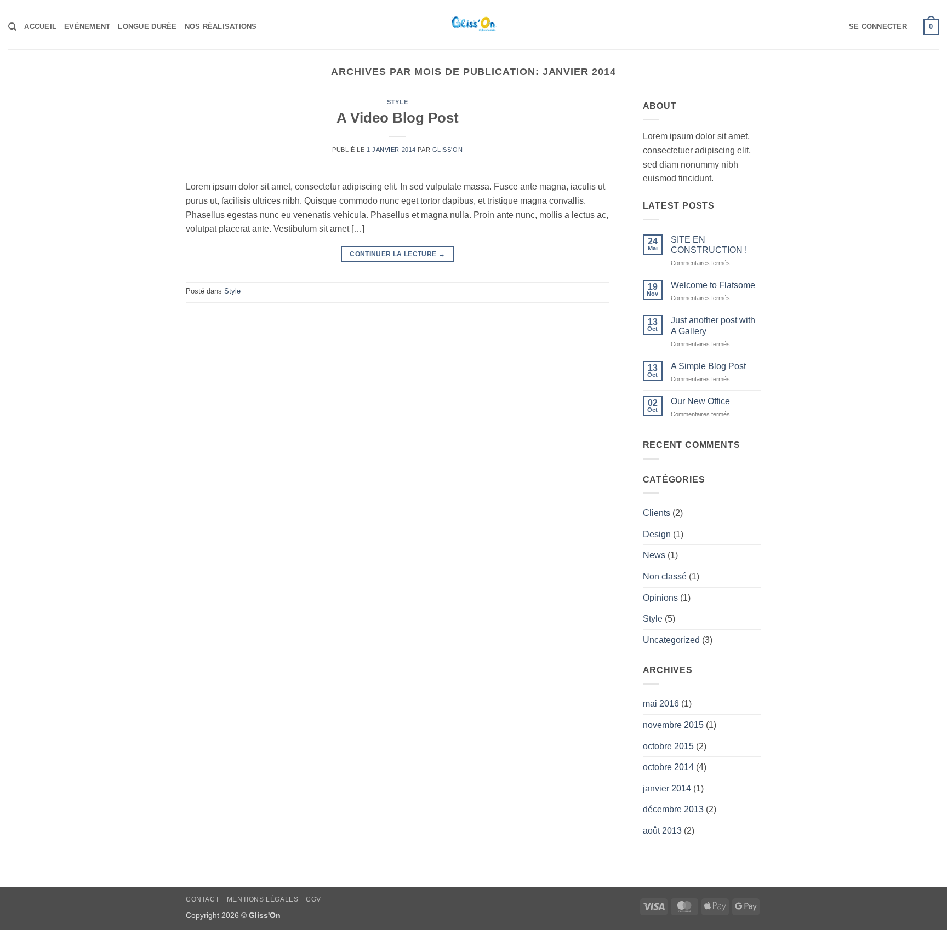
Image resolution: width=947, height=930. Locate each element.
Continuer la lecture (397, 254)
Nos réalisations (221, 26)
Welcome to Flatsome (713, 285)
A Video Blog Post (397, 117)
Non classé (665, 576)
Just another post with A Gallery (713, 325)
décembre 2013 (673, 809)
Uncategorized (671, 640)
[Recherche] (12, 26)
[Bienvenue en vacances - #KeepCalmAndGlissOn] (473, 25)
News (654, 555)
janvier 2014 (667, 788)
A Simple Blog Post (708, 366)
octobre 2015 (668, 746)
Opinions (660, 597)
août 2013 (662, 830)
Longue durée (147, 26)
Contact (202, 899)
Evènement (87, 26)
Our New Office (700, 401)
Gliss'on (447, 149)
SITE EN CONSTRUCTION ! (709, 245)
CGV (313, 899)
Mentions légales (263, 899)
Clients (656, 513)
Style (397, 102)
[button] (878, 27)
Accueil (40, 26)
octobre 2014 (668, 767)
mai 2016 (661, 703)
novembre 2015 (673, 725)
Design (657, 534)
